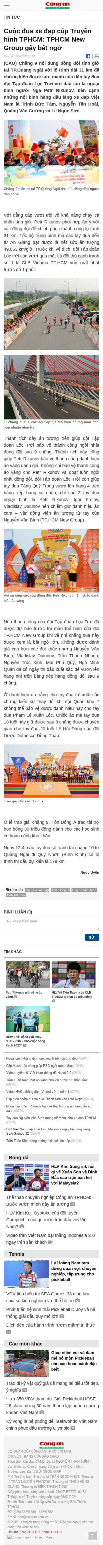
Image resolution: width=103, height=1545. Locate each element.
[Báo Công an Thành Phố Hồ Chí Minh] (57, 5)
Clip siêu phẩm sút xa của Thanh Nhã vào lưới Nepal (44, 1099)
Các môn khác (25, 1343)
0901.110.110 (52, 1532)
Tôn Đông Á (64, 822)
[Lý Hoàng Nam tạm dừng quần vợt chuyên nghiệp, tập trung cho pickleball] (26, 1273)
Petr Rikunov (47, 221)
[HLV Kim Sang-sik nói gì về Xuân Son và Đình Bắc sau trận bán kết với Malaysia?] (26, 1177)
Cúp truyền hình (84, 890)
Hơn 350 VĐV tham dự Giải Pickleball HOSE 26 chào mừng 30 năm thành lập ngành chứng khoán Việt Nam (52, 1405)
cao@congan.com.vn (33, 1517)
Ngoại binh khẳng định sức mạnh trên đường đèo (42, 1058)
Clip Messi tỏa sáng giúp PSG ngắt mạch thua (40, 1066)
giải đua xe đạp (37, 890)
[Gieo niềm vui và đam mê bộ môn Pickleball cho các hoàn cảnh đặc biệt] (26, 1363)
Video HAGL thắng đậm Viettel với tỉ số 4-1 (37, 1092)
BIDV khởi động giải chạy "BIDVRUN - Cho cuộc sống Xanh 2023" (25, 1041)
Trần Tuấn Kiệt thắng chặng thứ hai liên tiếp (38, 1141)
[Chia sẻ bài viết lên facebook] (89, 56)
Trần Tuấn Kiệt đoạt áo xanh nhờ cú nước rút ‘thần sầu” (47, 1080)
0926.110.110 (30, 1532)
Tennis (16, 1254)
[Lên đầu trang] (92, 1535)
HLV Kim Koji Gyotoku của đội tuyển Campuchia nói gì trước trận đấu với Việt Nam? (47, 1219)
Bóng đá (18, 1157)
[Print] (96, 56)
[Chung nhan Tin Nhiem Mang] (31, 1537)
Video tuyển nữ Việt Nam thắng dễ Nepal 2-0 (38, 1073)
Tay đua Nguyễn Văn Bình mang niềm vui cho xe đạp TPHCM (51, 1118)
